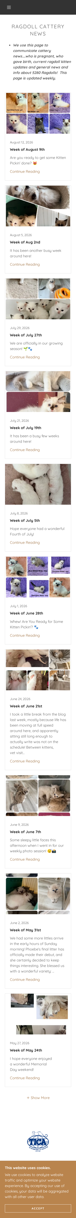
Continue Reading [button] (25, 171)
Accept (38, 1208)
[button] (9, 7)
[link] (38, 137)
